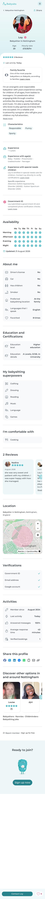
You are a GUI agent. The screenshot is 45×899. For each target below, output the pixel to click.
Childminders (31, 716)
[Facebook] (5, 660)
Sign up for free (28, 733)
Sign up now (22, 782)
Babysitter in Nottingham (22, 41)
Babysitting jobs (11, 719)
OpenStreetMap (32, 551)
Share (39, 10)
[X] (10, 660)
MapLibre (21, 551)
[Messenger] (19, 660)
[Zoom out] (37, 528)
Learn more (25, 79)
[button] (18, 476)
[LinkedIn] (14, 660)
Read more (8, 119)
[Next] (41, 476)
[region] (22, 536)
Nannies (19, 716)
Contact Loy (17, 894)
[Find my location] (37, 535)
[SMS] (29, 660)
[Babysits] (9, 3)
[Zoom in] (37, 523)
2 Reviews (18, 57)
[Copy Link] (38, 660)
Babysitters (8, 716)
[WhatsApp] (24, 660)
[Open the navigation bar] (40, 3)
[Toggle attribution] (39, 551)
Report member (12, 733)
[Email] (34, 660)
